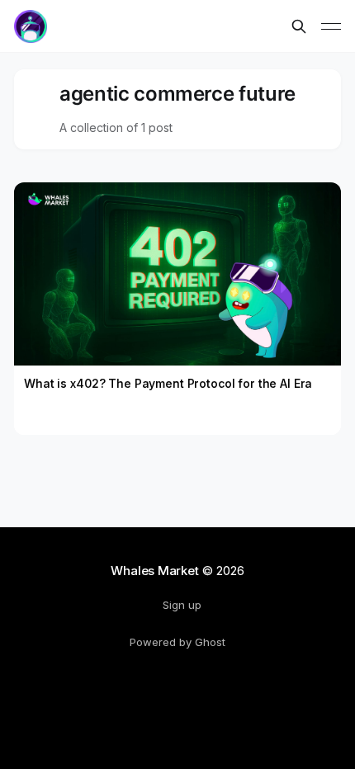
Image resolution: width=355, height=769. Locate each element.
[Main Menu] (331, 26)
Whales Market (154, 570)
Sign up (182, 604)
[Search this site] (299, 26)
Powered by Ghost (177, 642)
